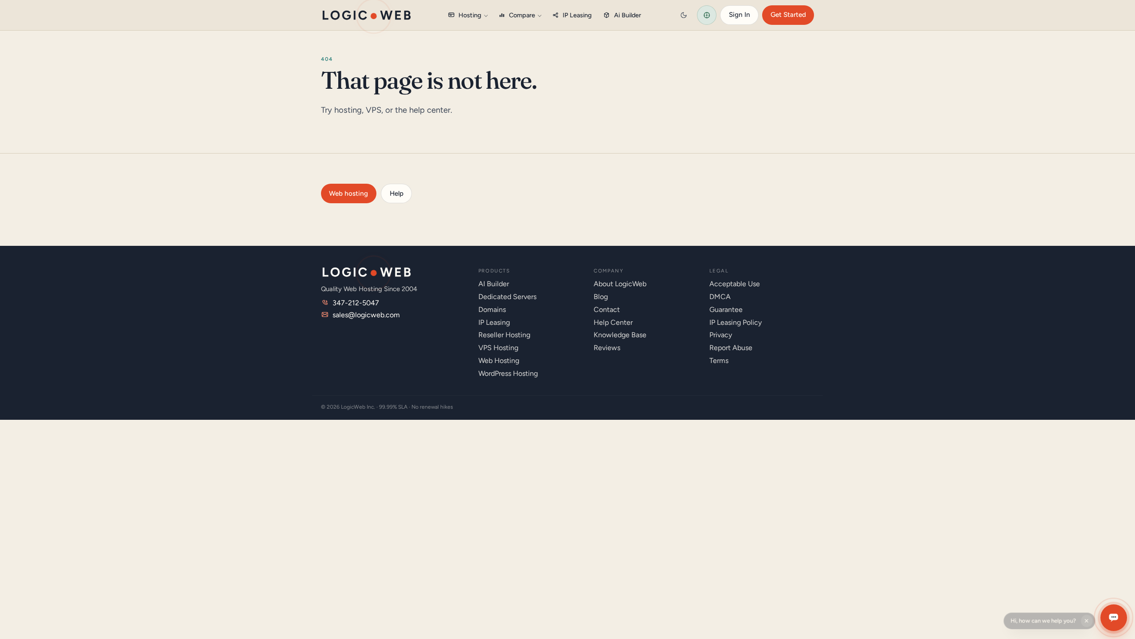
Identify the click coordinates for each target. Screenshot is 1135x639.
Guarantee (726, 309)
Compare (522, 15)
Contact (607, 309)
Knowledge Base (620, 335)
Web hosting (348, 193)
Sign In (739, 15)
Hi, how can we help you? (1043, 617)
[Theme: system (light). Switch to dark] (684, 15)
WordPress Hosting (508, 373)
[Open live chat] (1113, 617)
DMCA (720, 296)
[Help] (706, 15)
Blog (601, 296)
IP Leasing (577, 15)
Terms (718, 360)
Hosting (469, 15)
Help (396, 193)
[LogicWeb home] (366, 15)
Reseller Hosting (504, 335)
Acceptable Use (734, 284)
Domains (492, 309)
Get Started (788, 15)
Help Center (613, 322)
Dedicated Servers (507, 296)
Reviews (607, 347)
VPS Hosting (498, 347)
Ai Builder (627, 15)
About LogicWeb (620, 284)
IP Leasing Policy (735, 322)
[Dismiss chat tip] (1087, 617)
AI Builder (493, 284)
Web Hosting (498, 360)
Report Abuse (730, 347)
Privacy (720, 335)
